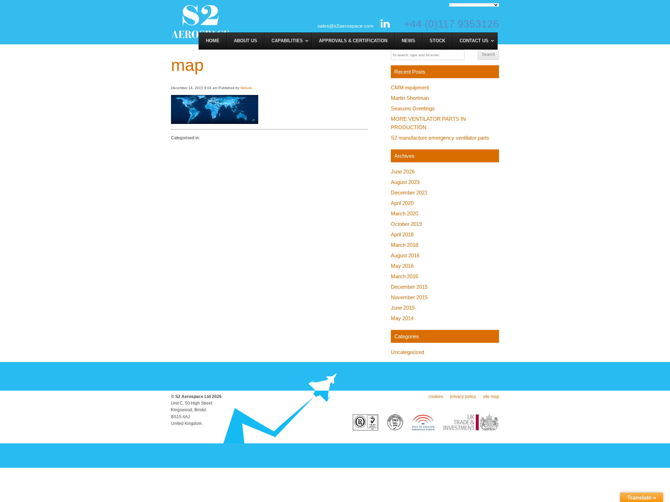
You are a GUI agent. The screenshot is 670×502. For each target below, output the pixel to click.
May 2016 (402, 266)
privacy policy (463, 396)
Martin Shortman (410, 98)
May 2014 (402, 318)
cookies (436, 396)
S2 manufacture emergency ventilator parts (440, 138)
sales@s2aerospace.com (345, 26)
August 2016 (405, 255)
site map (491, 396)
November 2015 (409, 297)
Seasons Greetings (413, 108)
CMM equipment (410, 87)
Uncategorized (407, 352)
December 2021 (409, 192)
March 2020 (404, 213)
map (187, 65)
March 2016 (404, 276)
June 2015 (403, 308)
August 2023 (405, 182)
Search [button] (488, 54)
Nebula (246, 88)
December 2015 (409, 287)
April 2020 (402, 203)
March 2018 (404, 245)
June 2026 (403, 172)
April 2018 (402, 234)
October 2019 (406, 224)
